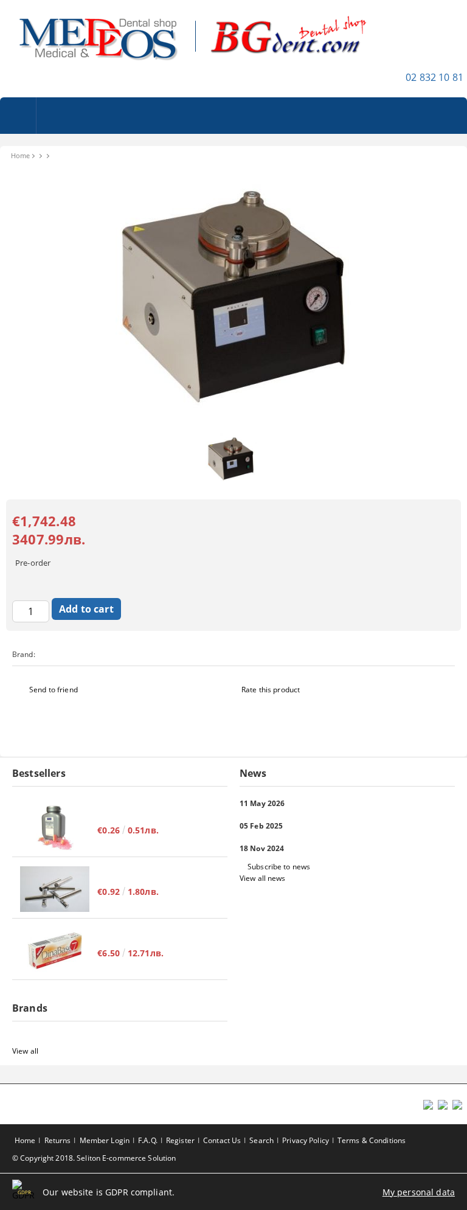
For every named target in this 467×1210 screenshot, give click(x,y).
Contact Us (222, 1140)
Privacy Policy (305, 1140)
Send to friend (53, 689)
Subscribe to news (278, 866)
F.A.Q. (147, 1140)
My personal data (418, 1192)
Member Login (105, 1140)
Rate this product (270, 689)
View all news (263, 878)
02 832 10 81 (434, 77)
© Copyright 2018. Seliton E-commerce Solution (94, 1158)
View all (25, 1051)
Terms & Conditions (371, 1140)
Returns (57, 1140)
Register (180, 1140)
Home (20, 155)
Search (261, 1140)
